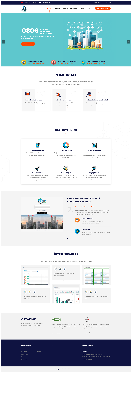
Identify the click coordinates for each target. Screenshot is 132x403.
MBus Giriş (108, 2)
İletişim (55, 3)
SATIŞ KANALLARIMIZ (103, 8)
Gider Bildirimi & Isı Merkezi (67, 61)
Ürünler (23, 357)
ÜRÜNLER (65, 8)
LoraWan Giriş (97, 2)
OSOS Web (24, 359)
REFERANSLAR (73, 8)
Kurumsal (24, 351)
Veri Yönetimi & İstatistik (96, 61)
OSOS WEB (58, 8)
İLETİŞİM (90, 8)
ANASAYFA (49, 8)
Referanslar (24, 354)
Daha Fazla (29, 44)
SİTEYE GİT (57, 333)
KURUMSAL (83, 8)
